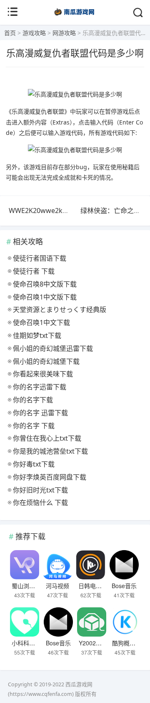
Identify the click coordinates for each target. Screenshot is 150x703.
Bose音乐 (124, 585)
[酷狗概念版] (125, 622)
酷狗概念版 (126, 643)
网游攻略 (64, 33)
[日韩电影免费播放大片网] (91, 564)
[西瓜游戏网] (75, 16)
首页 (10, 33)
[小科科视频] (24, 622)
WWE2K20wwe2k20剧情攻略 (53, 210)
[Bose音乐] (124, 564)
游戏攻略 (34, 33)
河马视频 (57, 585)
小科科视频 (26, 643)
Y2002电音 (93, 643)
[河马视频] (57, 564)
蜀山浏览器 (26, 585)
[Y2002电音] (91, 622)
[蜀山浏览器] (24, 564)
